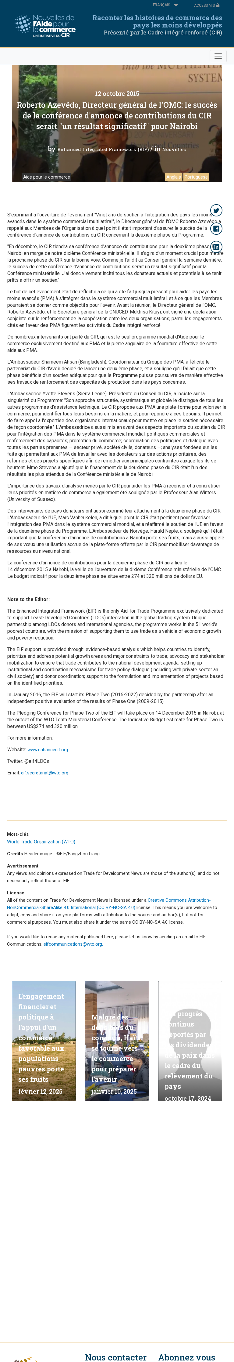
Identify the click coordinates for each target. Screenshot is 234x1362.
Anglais (173, 177)
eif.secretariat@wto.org (44, 773)
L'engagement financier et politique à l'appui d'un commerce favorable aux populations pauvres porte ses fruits (41, 1038)
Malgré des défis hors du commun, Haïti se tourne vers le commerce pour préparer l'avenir (116, 1048)
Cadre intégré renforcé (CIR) (185, 32)
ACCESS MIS (205, 5)
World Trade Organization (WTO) (41, 842)
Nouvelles (174, 149)
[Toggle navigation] (218, 56)
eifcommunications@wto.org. (73, 944)
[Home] (47, 26)
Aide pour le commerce (46, 177)
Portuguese (196, 177)
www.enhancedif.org (47, 749)
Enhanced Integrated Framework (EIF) (103, 149)
